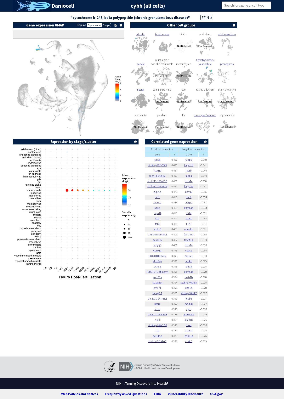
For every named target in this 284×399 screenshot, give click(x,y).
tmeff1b (188, 240)
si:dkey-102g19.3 (157, 165)
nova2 (188, 192)
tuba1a (189, 245)
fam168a (189, 234)
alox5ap (157, 261)
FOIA (157, 394)
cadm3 (189, 330)
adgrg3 (157, 245)
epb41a (189, 336)
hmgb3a (188, 186)
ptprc (157, 304)
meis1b (189, 277)
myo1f (157, 213)
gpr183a (157, 277)
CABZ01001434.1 (157, 234)
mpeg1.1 (157, 293)
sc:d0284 (157, 282)
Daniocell (63, 5)
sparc (189, 218)
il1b (157, 218)
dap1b (188, 287)
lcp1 (157, 330)
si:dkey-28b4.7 (189, 293)
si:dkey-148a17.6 (157, 325)
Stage (106, 25)
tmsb (188, 325)
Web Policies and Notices (79, 394)
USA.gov (216, 394)
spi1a (157, 208)
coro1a (157, 250)
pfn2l (188, 197)
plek (157, 320)
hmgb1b (188, 165)
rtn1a (188, 213)
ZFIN (206, 17)
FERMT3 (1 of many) (157, 271)
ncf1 (157, 197)
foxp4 (188, 202)
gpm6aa (188, 208)
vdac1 (188, 250)
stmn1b (189, 320)
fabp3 (188, 159)
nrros (157, 309)
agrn (188, 309)
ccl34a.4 (157, 336)
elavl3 (188, 266)
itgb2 (157, 224)
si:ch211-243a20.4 (157, 186)
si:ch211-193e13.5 (157, 181)
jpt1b (189, 170)
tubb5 (188, 298)
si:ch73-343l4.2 (157, 175)
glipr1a (157, 192)
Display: (81, 25)
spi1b (157, 159)
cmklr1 (157, 287)
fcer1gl (157, 170)
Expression (94, 25)
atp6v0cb (189, 314)
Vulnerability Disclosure (185, 394)
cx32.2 (157, 266)
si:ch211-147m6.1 (157, 298)
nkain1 (188, 341)
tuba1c (189, 181)
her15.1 (189, 256)
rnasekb (188, 229)
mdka (188, 175)
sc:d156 (157, 240)
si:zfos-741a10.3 (157, 341)
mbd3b (189, 304)
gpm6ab (188, 271)
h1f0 (188, 224)
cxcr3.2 (157, 202)
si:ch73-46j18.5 (188, 282)
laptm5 (157, 229)
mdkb (188, 261)
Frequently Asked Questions (126, 394)
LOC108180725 (157, 256)
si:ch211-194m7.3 (157, 314)
